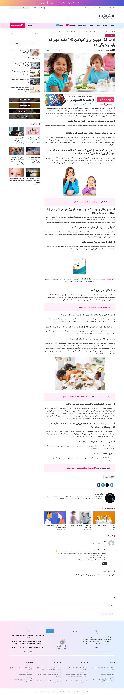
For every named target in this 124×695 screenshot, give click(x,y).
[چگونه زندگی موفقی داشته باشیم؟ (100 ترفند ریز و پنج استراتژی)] (33, 172)
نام (114, 598)
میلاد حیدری (109, 50)
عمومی (91, 25)
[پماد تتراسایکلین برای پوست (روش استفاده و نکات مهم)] (16, 172)
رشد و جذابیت (82, 25)
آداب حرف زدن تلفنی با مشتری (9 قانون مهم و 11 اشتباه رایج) (56, 526)
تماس (60, 25)
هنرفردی (96, 648)
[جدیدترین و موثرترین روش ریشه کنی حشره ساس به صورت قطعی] (33, 151)
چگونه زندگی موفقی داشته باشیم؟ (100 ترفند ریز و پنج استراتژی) (33, 180)
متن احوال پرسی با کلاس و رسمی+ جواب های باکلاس (80, 526)
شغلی (112, 25)
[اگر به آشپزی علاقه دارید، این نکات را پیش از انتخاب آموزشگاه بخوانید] (35, 65)
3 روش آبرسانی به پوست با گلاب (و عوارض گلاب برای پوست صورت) (33, 139)
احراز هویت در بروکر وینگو (33, 58)
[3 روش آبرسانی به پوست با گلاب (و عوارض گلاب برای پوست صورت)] (33, 131)
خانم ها (99, 25)
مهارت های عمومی (105, 32)
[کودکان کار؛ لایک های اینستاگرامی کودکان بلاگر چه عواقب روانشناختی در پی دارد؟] (16, 151)
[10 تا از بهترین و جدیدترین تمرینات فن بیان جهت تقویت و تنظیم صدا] (16, 131)
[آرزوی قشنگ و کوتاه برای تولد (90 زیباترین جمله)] (104, 517)
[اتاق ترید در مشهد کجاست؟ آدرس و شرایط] (35, 81)
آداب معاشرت (109, 477)
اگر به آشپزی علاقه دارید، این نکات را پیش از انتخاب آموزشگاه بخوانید (20, 64)
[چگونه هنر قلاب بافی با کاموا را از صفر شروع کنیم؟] (35, 52)
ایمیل (113, 606)
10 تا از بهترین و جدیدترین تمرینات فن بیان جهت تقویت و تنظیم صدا (17, 140)
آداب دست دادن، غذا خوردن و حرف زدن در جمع (76, 396)
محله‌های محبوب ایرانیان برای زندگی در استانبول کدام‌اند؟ (19, 72)
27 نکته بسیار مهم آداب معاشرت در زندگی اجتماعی (81, 468)
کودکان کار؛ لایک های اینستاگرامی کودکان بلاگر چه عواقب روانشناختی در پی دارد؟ (16, 160)
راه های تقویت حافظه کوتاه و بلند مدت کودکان (87, 202)
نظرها (17, 43)
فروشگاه (30, 25)
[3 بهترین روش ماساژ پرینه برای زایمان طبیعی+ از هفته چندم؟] (35, 89)
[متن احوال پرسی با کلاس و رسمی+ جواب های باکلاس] (80, 517)
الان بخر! (43, 3)
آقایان (105, 25)
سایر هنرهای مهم (95, 32)
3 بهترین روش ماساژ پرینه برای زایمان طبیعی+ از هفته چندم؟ (19, 88)
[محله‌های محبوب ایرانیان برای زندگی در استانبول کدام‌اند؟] (35, 73)
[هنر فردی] (106, 16)
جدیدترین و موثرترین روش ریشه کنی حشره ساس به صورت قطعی (33, 159)
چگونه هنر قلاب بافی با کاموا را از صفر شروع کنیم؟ (19, 51)
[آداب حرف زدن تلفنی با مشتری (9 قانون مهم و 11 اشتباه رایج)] (55, 517)
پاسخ (104, 564)
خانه (112, 32)
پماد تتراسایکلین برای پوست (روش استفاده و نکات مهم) (17, 179)
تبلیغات (70, 25)
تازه (33, 43)
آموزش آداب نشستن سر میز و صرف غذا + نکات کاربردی (94, 307)
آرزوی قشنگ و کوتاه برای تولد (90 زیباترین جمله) (104, 526)
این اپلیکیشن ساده (108, 279)
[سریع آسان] (79, 105)
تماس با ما (25, 652)
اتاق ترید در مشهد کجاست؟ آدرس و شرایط (20, 80)
